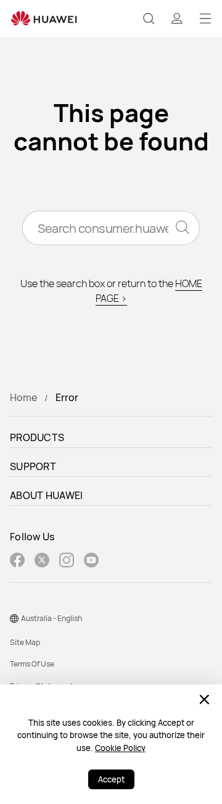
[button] (148, 18)
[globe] (14, 618)
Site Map (25, 642)
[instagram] (66, 561)
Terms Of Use (32, 664)
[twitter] (42, 561)
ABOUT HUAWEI (46, 495)
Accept (111, 779)
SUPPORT (33, 466)
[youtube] (91, 561)
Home (23, 397)
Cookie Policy (120, 747)
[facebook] (17, 561)
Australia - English (51, 618)
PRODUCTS (37, 437)
